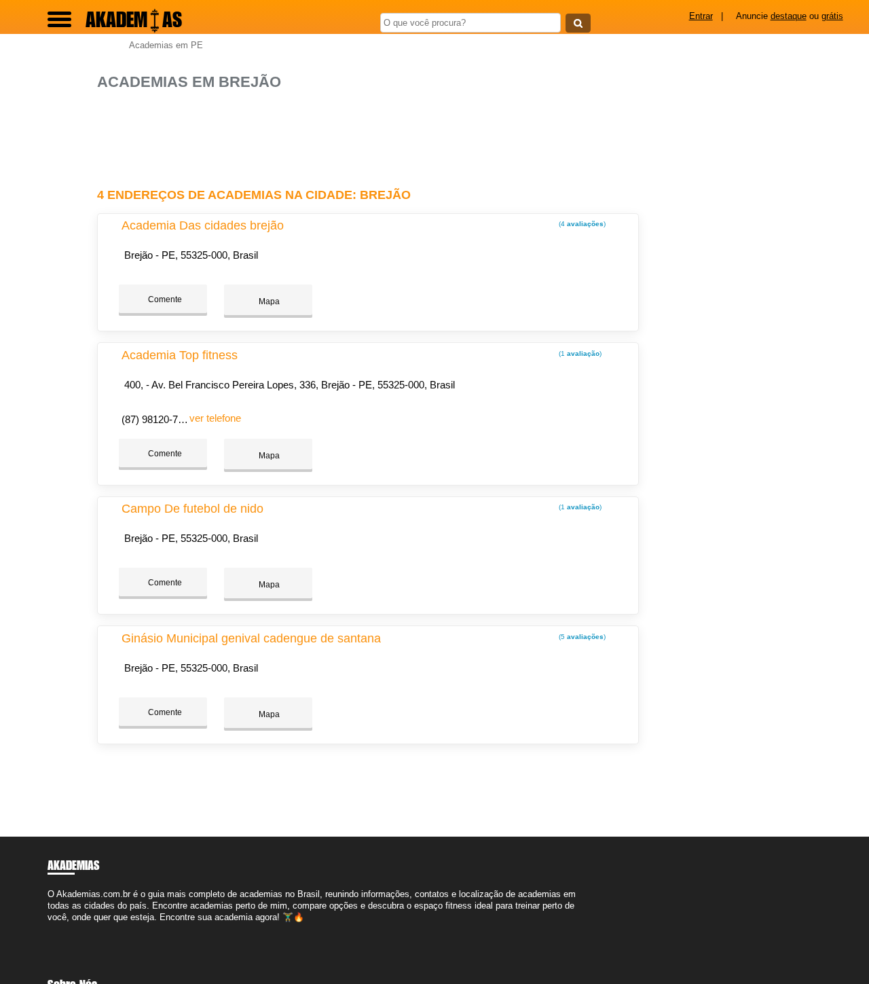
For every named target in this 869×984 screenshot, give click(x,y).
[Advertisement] (372, 133)
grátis (832, 16)
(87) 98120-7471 (158, 419)
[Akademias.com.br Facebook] (51, 929)
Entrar (701, 16)
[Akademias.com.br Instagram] (63, 929)
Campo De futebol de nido (192, 508)
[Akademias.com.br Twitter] (57, 929)
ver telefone (215, 418)
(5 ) (581, 636)
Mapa (268, 301)
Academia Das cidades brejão (203, 225)
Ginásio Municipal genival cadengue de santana (251, 638)
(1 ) (579, 353)
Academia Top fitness (180, 355)
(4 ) (581, 223)
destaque (789, 16)
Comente (164, 299)
